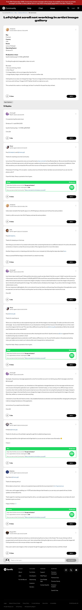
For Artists (32, 572)
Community (11, 8)
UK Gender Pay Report (30, 606)
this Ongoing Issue (58, 486)
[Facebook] (76, 570)
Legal (5, 603)
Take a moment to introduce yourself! (35, 190)
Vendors (31, 587)
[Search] (68, 8)
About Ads (45, 603)
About (20, 572)
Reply (71, 96)
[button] (76, 29)
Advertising (32, 579)
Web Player (43, 576)
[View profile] (7, 29)
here (64, 251)
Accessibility (53, 603)
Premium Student (53, 586)
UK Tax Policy (19, 606)
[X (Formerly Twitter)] (71, 570)
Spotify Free (54, 590)
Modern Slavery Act (8, 606)
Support (42, 572)
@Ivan (60, 333)
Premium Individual (54, 573)
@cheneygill (21, 152)
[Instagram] (66, 570)
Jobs (19, 576)
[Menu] (78, 8)
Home (11, 13)
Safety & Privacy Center (14, 603)
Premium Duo (55, 577)
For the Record (22, 579)
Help (29, 8)
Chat (41, 8)
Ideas (52, 8)
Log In (73, 8)
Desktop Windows (22, 13)
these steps (51, 3)
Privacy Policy (26, 603)
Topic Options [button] (8, 102)
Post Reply (71, 560)
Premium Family (55, 581)
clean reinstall (41, 161)
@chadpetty (11, 152)
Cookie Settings (36, 603)
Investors (32, 583)
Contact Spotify (44, 585)
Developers (32, 576)
